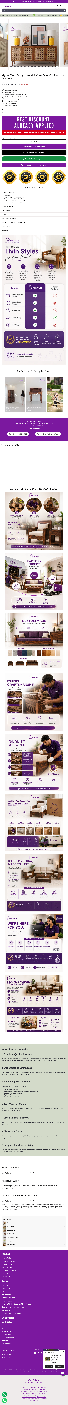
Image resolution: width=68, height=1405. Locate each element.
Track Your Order (8, 1298)
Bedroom (5, 1325)
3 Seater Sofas (41, 1397)
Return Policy (7, 1258)
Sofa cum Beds (42, 1387)
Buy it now (34, 146)
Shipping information (7, 206)
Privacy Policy (7, 1264)
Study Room (6, 1334)
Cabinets (25, 1389)
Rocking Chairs (38, 1391)
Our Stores (6, 1310)
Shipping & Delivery (9, 1261)
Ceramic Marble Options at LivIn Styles (16, 1304)
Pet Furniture (6, 1344)
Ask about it (59, 1366)
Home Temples (35, 1398)
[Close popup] (64, 1351)
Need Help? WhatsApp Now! (35, 159)
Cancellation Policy (9, 1270)
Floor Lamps (26, 1395)
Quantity (4, 109)
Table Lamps (41, 1393)
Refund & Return (6, 210)
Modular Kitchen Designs (11, 1313)
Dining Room (6, 1331)
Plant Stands (29, 1391)
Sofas (23, 1391)
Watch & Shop (7, 1322)
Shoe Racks (43, 1398)
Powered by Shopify (53, 1371)
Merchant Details (6, 226)
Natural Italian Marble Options (13, 1307)
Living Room (6, 1328)
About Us (5, 1273)
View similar (49, 1366)
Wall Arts (35, 1400)
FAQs (3, 1291)
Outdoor (5, 1341)
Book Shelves (32, 1389)
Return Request (7, 1301)
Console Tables (25, 1398)
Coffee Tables (25, 1387)
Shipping (3, 138)
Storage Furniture (8, 1337)
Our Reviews (6, 1295)
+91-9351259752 (50, 1)
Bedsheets (39, 1395)
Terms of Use (7, 1267)
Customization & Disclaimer (9, 218)
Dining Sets (33, 1387)
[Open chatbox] (62, 1373)
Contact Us (6, 1277)
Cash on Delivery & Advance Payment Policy (14, 222)
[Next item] (64, 394)
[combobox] (34, 10)
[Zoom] (57, 67)
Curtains (32, 1395)
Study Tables (41, 1389)
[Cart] (61, 5)
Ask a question (6, 230)
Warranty (4, 214)
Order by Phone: (35, 165)
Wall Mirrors (33, 1393)
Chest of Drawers (31, 1397)
